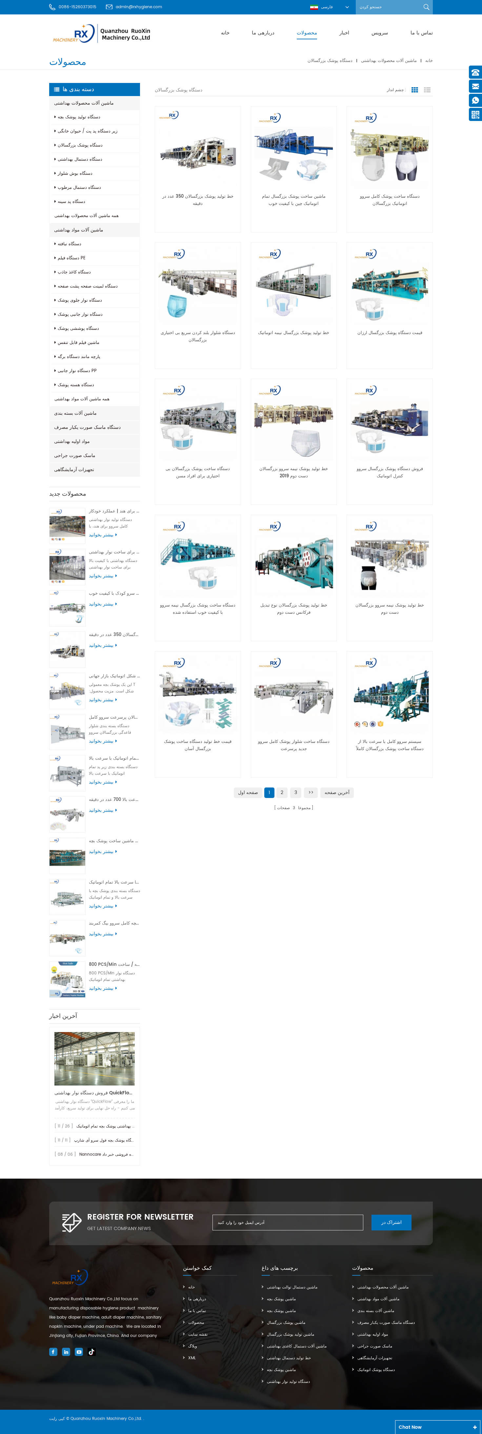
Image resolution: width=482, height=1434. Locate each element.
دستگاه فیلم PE (72, 258)
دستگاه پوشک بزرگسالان (330, 60)
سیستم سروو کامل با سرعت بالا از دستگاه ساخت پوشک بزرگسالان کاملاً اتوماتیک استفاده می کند (390, 745)
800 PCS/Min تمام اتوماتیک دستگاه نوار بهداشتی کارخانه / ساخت (114, 964)
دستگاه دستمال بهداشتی (80, 159)
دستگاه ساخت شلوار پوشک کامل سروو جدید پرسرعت (294, 745)
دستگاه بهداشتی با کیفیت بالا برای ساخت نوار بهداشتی (114, 552)
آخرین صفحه (337, 792)
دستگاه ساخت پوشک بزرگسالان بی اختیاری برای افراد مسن (198, 473)
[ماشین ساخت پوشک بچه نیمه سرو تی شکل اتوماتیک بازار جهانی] (67, 691)
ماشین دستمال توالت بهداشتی (292, 1287)
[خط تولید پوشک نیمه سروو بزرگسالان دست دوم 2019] (293, 421)
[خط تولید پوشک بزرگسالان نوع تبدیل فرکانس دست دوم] (293, 557)
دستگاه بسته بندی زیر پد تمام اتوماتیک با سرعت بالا (114, 758)
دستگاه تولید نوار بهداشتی (288, 1382)
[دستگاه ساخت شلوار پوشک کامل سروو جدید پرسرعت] (293, 694)
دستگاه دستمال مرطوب (79, 187)
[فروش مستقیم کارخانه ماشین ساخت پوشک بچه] (67, 856)
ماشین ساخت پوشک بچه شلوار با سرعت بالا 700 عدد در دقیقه (114, 799)
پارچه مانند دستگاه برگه (79, 356)
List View (427, 90)
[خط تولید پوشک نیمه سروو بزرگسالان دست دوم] (389, 557)
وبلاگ (192, 1346)
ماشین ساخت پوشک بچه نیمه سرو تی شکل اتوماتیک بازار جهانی (114, 676)
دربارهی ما (263, 33)
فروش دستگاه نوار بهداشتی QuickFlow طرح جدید (94, 1092)
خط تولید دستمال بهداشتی (289, 1358)
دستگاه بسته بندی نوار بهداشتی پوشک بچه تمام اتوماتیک (122, 1126)
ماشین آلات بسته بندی (75, 413)
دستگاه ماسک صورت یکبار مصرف (87, 427)
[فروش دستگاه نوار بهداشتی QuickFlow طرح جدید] (94, 1059)
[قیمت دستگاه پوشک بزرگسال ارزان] (389, 285)
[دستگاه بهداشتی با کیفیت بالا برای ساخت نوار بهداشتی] (67, 567)
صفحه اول (248, 792)
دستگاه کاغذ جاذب (74, 272)
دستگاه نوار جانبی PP (77, 371)
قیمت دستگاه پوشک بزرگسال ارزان (389, 332)
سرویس (380, 33)
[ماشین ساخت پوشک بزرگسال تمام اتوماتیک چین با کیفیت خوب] (293, 149)
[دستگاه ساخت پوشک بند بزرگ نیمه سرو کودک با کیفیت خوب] (67, 608)
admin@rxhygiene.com (139, 7)
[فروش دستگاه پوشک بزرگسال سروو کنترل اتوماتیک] (389, 421)
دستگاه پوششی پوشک (78, 328)
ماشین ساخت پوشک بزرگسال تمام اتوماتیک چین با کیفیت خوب (294, 200)
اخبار (344, 33)
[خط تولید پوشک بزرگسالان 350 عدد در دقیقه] (67, 649)
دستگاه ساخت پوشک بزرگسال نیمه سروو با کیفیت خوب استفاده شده (197, 609)
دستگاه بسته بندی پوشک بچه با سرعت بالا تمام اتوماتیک (114, 882)
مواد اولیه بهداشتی (72, 441)
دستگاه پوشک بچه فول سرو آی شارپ (106, 1140)
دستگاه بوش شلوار (75, 173)
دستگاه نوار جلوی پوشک (80, 300)
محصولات (307, 33)
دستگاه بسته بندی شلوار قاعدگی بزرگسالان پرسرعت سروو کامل (114, 717)
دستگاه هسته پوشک (76, 385)
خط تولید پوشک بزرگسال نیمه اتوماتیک (293, 332)
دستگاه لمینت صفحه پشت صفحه (88, 286)
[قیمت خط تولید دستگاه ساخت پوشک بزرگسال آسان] (197, 694)
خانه (225, 33)
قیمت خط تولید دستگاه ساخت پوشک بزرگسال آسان (197, 745)
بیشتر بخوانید (101, 535)
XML (192, 1358)
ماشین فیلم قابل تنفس (78, 342)
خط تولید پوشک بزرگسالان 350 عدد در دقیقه (114, 634)
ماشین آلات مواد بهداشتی (78, 230)
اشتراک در (391, 1222)
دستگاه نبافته (69, 244)
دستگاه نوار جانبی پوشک (80, 314)
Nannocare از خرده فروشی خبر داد (110, 1154)
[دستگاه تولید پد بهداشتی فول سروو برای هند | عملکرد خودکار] (67, 526)
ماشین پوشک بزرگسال (286, 1323)
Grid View (415, 90)
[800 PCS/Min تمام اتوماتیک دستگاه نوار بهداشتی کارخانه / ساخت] (67, 979)
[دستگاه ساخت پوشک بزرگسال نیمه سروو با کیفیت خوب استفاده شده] (197, 557)
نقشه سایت (198, 1334)
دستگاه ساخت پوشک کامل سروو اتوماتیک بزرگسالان (390, 200)
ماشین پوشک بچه (281, 1299)
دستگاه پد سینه (71, 201)
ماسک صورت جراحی (74, 455)
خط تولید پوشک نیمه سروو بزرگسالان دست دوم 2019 (293, 473)
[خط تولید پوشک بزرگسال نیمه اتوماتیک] (293, 285)
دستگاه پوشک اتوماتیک (376, 1370)
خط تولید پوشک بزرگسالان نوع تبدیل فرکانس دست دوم (293, 609)
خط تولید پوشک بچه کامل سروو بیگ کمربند (114, 923)
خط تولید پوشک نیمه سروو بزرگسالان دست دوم (389, 609)
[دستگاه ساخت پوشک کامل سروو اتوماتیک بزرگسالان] (389, 149)
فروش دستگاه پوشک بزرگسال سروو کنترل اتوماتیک (390, 473)
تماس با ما (422, 33)
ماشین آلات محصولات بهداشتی (389, 60)
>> (310, 792)
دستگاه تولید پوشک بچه (79, 117)
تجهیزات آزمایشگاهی (74, 469)
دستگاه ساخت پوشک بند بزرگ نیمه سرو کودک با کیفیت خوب (114, 593)
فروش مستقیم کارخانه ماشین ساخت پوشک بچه (114, 841)
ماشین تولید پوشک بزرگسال (290, 1334)
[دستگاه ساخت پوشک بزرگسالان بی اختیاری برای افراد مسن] (197, 421)
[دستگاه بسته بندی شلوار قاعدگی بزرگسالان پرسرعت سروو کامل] (67, 732)
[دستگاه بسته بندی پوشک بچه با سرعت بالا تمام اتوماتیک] (67, 897)
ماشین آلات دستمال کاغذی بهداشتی (297, 1346)
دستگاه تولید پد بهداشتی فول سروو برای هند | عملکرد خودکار (114, 511)
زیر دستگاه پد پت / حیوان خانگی (87, 131)
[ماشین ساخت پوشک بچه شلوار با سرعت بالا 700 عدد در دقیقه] (67, 814)
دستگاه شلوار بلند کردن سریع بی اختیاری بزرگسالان (198, 336)
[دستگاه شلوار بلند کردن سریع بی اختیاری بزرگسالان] (197, 285)
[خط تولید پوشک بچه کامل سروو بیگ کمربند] (67, 938)
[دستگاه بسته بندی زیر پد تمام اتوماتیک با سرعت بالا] (67, 773)
